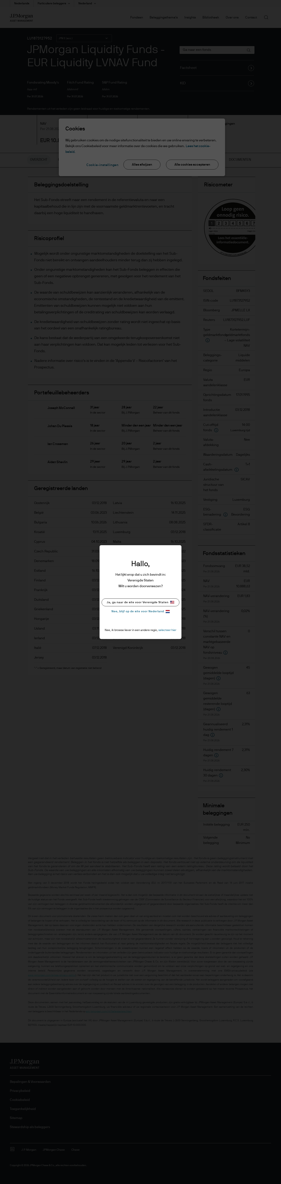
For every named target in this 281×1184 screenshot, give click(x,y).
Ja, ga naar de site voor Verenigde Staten (137, 602)
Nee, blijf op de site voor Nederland (137, 611)
